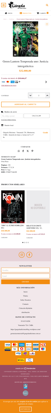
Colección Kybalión (25, 308)
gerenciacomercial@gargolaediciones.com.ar (25, 333)
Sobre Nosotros (25, 300)
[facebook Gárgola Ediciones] (29, 255)
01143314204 (25, 321)
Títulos (25, 296)
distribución (26, 312)
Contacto (25, 304)
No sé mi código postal (8, 120)
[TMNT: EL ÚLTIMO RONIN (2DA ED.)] (13, 206)
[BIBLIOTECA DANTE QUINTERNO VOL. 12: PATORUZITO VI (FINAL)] (38, 206)
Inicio (5, 19)
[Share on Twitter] (27, 151)
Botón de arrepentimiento (25, 382)
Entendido (25, 409)
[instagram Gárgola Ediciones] (22, 255)
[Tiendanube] (25, 369)
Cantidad (5, 95)
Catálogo (11, 19)
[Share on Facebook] (23, 151)
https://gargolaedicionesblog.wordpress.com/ (25, 329)
